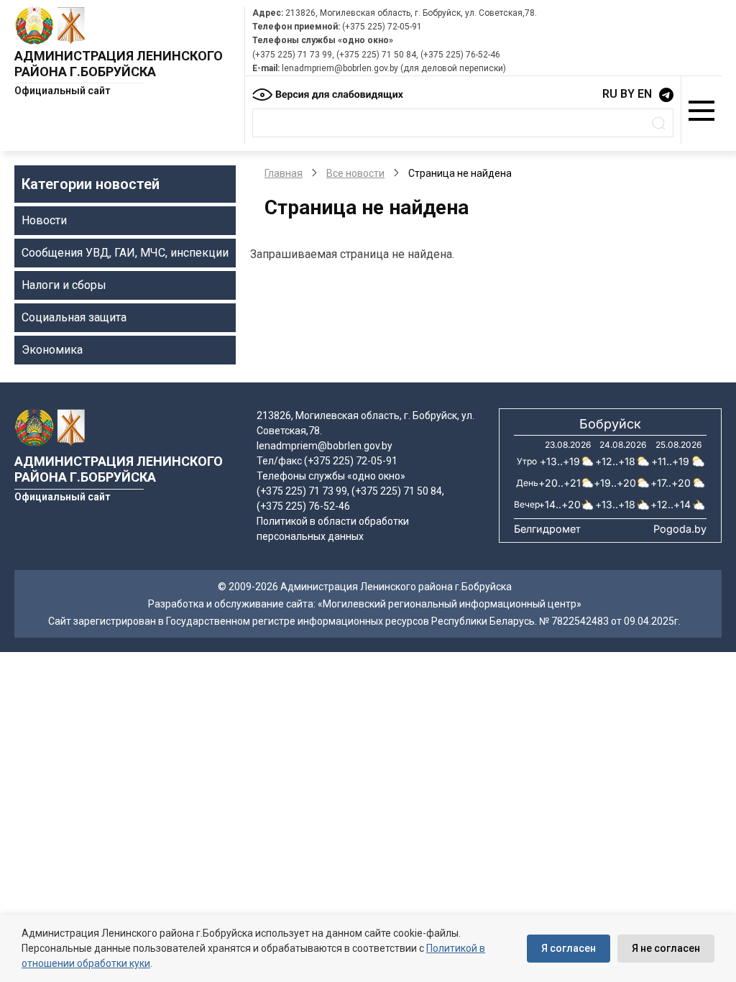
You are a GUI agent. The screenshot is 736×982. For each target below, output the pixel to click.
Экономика (52, 350)
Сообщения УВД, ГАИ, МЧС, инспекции (125, 253)
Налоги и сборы (64, 285)
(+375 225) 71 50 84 (376, 55)
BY (627, 94)
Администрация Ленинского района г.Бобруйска (118, 63)
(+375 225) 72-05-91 (382, 27)
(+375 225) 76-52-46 (460, 55)
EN (645, 94)
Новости (44, 220)
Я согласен (568, 948)
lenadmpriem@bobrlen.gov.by (340, 68)
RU (609, 94)
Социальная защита (74, 317)
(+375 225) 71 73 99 (292, 55)
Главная (283, 173)
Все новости (355, 173)
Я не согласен (666, 948)
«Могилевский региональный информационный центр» (449, 604)
